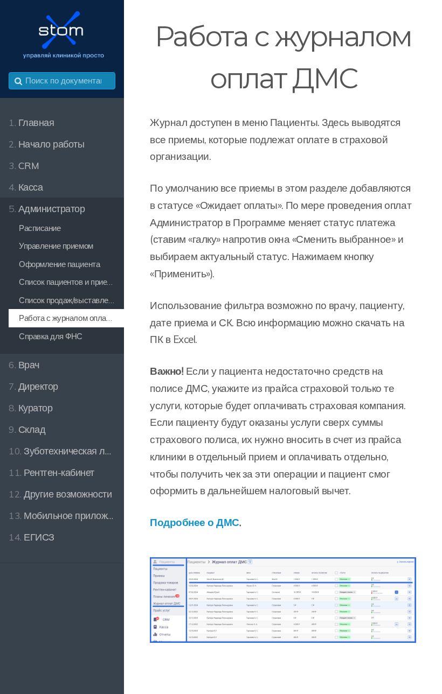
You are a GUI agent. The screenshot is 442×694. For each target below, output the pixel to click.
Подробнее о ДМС (194, 522)
